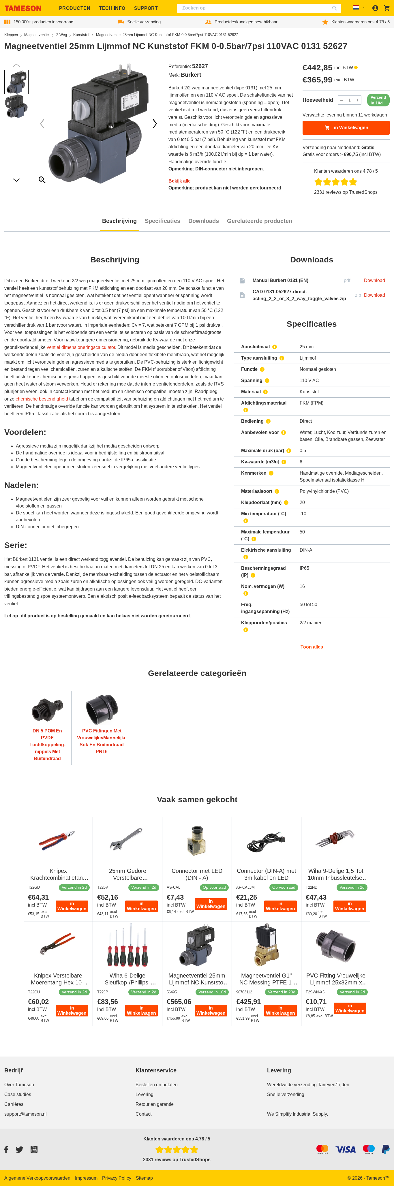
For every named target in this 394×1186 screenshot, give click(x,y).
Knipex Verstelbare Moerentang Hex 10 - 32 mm (58, 982)
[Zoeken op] (336, 8)
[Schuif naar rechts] (42, 124)
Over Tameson (19, 1084)
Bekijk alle (179, 180)
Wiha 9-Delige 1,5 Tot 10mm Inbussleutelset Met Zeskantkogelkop (336, 878)
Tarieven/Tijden (333, 1084)
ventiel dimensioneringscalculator (81, 347)
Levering (144, 1094)
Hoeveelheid (318, 100)
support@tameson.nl (25, 1114)
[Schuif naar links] (155, 124)
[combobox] (259, 8)
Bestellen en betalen (157, 1084)
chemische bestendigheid (42, 398)
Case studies (17, 1094)
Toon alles (312, 646)
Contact (143, 1114)
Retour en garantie (155, 1104)
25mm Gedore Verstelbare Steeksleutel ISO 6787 (127, 878)
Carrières (13, 1104)
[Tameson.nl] (23, 8)
